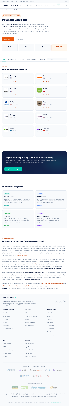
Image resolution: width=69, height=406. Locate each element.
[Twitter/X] (61, 1)
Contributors (24, 1)
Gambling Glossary (30, 322)
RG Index (47, 5)
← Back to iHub (19, 39)
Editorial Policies (29, 343)
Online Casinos (29, 313)
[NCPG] (11, 370)
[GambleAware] (36, 370)
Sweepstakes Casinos (31, 316)
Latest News (29, 5)
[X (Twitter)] (56, 301)
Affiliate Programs (7, 353)
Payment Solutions (8, 350)
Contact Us (6, 325)
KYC (34, 264)
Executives (50, 332)
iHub (53, 5)
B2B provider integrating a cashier (52, 283)
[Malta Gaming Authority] (22, 370)
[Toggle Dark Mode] (66, 5)
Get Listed (7, 39)
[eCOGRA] (25, 376)
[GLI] (47, 370)
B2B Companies (7, 347)
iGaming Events (51, 335)
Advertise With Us (8, 328)
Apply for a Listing (12, 169)
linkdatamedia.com (56, 402)
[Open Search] (63, 5)
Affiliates (5, 356)
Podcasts (49, 319)
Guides (27, 319)
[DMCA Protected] (24, 387)
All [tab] (4, 59)
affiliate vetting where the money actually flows (16, 286)
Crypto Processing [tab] (31, 59)
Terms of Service (29, 350)
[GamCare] (57, 370)
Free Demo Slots (29, 325)
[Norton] (53, 387)
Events (32, 1)
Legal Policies (28, 347)
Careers (5, 322)
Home (4, 9)
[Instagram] (63, 1)
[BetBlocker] (38, 376)
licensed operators (22, 255)
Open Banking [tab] (11, 59)
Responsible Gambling (31, 356)
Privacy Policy (28, 353)
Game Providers (7, 343)
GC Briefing (39, 5)
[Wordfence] (39, 387)
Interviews (6, 1)
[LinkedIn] (65, 1)
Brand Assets (6, 316)
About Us (5, 313)
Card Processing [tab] (43, 59)
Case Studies (14, 1)
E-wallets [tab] (21, 59)
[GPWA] (15, 387)
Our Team (5, 319)
